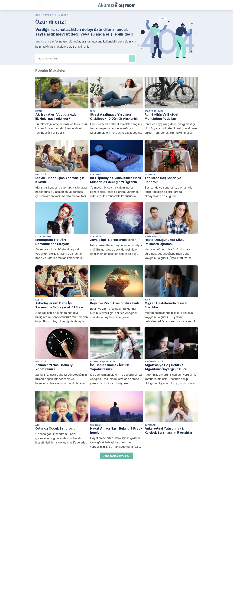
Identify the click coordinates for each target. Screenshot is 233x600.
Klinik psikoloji (153, 236)
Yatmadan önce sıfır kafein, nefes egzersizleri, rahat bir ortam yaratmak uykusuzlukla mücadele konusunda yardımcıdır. (114, 192)
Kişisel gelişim (43, 236)
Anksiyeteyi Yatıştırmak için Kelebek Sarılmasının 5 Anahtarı (169, 430)
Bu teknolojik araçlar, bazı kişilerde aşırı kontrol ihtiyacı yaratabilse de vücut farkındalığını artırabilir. (61, 128)
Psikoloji (40, 174)
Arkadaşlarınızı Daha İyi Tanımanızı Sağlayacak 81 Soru (59, 305)
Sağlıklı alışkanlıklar (102, 361)
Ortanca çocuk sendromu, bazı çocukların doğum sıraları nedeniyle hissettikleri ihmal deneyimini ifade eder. (61, 438)
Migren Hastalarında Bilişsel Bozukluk (166, 305)
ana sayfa (42, 41)
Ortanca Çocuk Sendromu (55, 428)
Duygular (150, 174)
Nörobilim (95, 236)
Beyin (93, 300)
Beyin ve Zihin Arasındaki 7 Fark (114, 303)
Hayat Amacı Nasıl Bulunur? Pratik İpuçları (116, 430)
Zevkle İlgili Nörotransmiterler (113, 240)
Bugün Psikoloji (154, 361)
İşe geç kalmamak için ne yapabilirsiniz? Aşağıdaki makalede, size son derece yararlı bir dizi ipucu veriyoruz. (116, 379)
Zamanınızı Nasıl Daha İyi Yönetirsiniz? (54, 367)
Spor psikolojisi (154, 111)
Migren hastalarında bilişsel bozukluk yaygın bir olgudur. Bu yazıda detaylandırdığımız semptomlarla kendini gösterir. (171, 317)
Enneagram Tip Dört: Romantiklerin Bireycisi (52, 242)
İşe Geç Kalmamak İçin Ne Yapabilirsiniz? (110, 367)
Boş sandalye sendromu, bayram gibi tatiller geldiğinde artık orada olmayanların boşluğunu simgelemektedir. (169, 192)
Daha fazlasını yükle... (116, 455)
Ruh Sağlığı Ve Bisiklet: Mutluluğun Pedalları (162, 117)
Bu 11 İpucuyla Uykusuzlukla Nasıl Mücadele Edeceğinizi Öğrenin (115, 180)
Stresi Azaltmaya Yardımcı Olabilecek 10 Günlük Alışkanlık (114, 117)
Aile (37, 425)
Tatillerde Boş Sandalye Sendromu (163, 180)
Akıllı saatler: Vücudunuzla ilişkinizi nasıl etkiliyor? (56, 117)
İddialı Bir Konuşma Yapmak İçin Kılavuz (59, 180)
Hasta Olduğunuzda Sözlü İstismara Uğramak (164, 242)
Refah (38, 111)
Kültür (39, 300)
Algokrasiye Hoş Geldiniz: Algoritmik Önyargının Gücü (166, 367)
